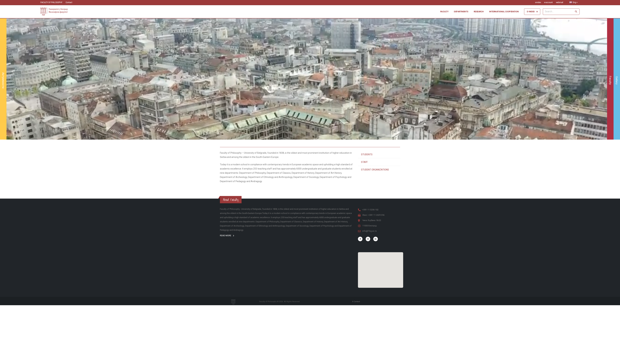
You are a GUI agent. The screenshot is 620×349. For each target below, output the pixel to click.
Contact (69, 2)
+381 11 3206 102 (370, 209)
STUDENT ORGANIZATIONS (375, 169)
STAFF (364, 162)
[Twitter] (368, 239)
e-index (538, 2)
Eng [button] (574, 2)
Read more (306, 89)
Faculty (444, 11)
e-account (548, 2)
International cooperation (504, 11)
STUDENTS (366, 154)
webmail (559, 2)
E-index (531, 11)
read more (226, 235)
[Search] (576, 11)
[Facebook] (360, 239)
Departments (461, 11)
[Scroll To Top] (614, 345)
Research (479, 11)
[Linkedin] (375, 239)
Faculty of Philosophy (51, 2)
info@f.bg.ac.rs (369, 231)
